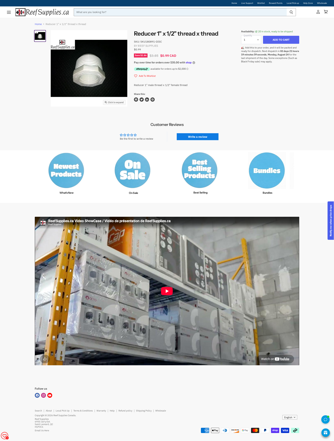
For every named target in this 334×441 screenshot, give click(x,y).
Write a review (197, 136)
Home (234, 3)
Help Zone (308, 3)
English (288, 417)
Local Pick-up (293, 3)
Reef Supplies (148, 45)
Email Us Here (42, 430)
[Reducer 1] (40, 36)
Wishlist (261, 3)
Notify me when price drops (330, 220)
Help (112, 410)
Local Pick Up (63, 410)
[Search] (291, 12)
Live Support (247, 3)
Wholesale (322, 3)
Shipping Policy (144, 410)
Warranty (101, 410)
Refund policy (125, 410)
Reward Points (276, 3)
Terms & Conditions (83, 410)
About (49, 410)
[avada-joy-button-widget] (325, 432)
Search (38, 410)
